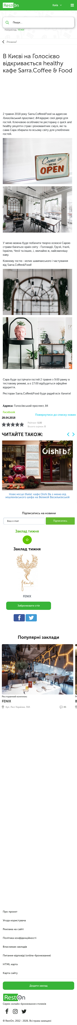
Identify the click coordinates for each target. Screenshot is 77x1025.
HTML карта (10, 964)
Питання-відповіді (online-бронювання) (27, 955)
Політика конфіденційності (19, 938)
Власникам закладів (15, 946)
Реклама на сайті (13, 929)
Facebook (9, 412)
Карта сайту (10, 973)
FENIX (21, 30)
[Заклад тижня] (27, 572)
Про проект (10, 911)
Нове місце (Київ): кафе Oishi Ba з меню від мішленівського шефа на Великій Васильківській (37, 496)
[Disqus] (38, 762)
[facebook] (20, 618)
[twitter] (32, 618)
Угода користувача (14, 920)
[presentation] (68, 434)
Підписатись (60, 520)
